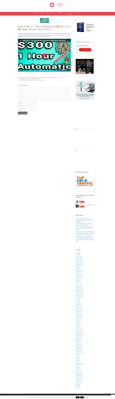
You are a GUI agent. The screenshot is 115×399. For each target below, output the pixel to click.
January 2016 (79, 371)
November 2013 (79, 377)
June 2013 (78, 386)
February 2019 (79, 329)
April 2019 (78, 326)
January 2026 (79, 258)
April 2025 (78, 269)
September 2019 (80, 317)
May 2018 (78, 340)
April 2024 (78, 280)
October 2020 (79, 293)
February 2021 (79, 286)
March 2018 (78, 344)
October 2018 (79, 337)
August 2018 (79, 338)
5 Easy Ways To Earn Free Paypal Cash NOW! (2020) (29, 78)
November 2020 (79, 291)
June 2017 (78, 357)
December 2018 (79, 333)
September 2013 (80, 380)
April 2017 (78, 360)
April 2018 (78, 342)
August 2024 (79, 278)
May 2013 (78, 388)
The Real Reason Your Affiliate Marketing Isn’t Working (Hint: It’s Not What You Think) (84, 220)
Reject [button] (82, 397)
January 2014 (79, 373)
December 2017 (79, 348)
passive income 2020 (51, 77)
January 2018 (79, 346)
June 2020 (78, 300)
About (42, 13)
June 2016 (78, 366)
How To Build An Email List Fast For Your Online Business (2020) (32, 80)
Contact (77, 13)
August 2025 (79, 266)
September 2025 (80, 264)
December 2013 (79, 375)
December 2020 (79, 289)
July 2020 (78, 298)
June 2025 (78, 267)
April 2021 (78, 282)
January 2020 (79, 309)
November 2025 (79, 262)
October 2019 (79, 315)
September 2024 (80, 277)
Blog (48, 13)
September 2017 (80, 353)
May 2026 (78, 253)
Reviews (53, 13)
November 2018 (79, 335)
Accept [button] (77, 397)
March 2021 (78, 284)
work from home (59, 77)
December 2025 (79, 260)
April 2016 (78, 369)
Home (37, 13)
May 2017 (78, 358)
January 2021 (79, 287)
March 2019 (78, 327)
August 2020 (79, 297)
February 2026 (79, 257)
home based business (23, 77)
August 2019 (79, 318)
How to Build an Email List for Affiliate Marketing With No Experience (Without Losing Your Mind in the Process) (85, 233)
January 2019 (79, 331)
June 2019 (78, 322)
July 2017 (78, 355)
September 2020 (80, 295)
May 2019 (78, 324)
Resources (60, 13)
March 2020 (78, 306)
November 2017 (79, 349)
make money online (32, 77)
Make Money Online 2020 (41, 77)
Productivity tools (68, 13)
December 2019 (79, 311)
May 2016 (78, 368)
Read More (86, 397)
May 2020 (78, 302)
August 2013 (79, 382)
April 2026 (78, 255)
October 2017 (79, 351)
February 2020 (79, 307)
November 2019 (79, 313)
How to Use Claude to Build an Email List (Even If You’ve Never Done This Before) (84, 228)
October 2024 (79, 275)
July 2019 (78, 320)
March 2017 (78, 362)
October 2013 (79, 378)
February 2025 (79, 273)
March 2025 (78, 271)
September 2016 (80, 364)
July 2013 (78, 384)
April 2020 (78, 304)
